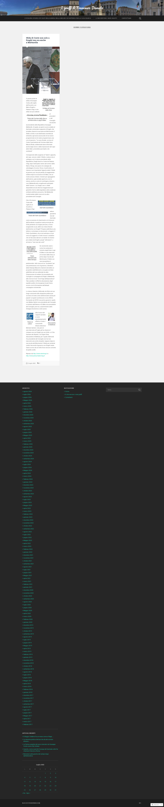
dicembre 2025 (28, 415)
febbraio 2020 (28, 619)
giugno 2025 (27, 432)
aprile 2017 (27, 718)
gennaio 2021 (27, 587)
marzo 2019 (27, 651)
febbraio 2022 (28, 549)
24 (55, 786)
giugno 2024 (27, 467)
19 (30, 786)
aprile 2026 (27, 403)
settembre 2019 (28, 634)
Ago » (28, 793)
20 (35, 786)
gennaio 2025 (27, 447)
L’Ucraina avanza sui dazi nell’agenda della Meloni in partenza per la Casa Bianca (58, 18)
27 (35, 790)
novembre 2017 (28, 698)
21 (40, 786)
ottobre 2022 (27, 526)
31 (55, 790)
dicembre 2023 (28, 485)
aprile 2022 (27, 543)
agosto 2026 (27, 391)
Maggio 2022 (27, 540)
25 (25, 790)
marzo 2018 (27, 686)
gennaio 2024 (27, 482)
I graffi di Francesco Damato (82, 8)
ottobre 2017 (27, 701)
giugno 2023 (27, 502)
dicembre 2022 (28, 520)
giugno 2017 (27, 713)
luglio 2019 (27, 640)
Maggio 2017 (27, 716)
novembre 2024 (28, 453)
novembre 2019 (28, 628)
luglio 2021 (27, 570)
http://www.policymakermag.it (35, 356)
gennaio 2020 (27, 622)
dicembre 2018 (28, 660)
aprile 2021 (27, 578)
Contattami (126, 18)
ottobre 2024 (27, 456)
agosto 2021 (27, 567)
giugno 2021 (27, 572)
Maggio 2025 (27, 435)
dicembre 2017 (28, 695)
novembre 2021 (28, 558)
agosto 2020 (27, 602)
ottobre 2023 (27, 491)
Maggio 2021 (27, 575)
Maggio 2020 (27, 610)
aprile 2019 (27, 648)
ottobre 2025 (27, 421)
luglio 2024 (27, 464)
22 (45, 786)
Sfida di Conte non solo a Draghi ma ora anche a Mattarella (37, 40)
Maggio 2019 (27, 645)
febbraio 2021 (28, 584)
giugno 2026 (27, 397)
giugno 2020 (27, 607)
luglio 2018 (27, 675)
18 (25, 786)
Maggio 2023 (27, 505)
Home (67, 391)
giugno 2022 (27, 537)
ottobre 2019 (27, 631)
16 (50, 781)
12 (30, 781)
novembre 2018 (28, 663)
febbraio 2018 (28, 689)
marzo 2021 (27, 581)
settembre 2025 (28, 423)
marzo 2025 (27, 441)
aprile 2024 (27, 473)
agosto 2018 (27, 672)
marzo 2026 (27, 406)
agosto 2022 (27, 532)
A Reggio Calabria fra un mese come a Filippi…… (38, 736)
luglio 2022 (27, 534)
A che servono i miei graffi (106, 18)
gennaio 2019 (27, 657)
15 (45, 781)
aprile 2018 (27, 683)
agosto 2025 (27, 426)
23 (50, 786)
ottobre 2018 (27, 666)
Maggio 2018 (27, 681)
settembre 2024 (28, 459)
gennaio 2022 (27, 552)
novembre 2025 (28, 418)
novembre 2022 (28, 523)
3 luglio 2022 (31, 363)
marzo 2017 (27, 721)
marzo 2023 (27, 511)
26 (30, 790)
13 (35, 781)
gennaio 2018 (27, 692)
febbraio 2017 (28, 724)
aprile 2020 (27, 613)
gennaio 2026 (27, 412)
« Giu (23, 793)
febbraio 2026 (28, 409)
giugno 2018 (27, 678)
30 (50, 790)
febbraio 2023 (28, 514)
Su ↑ (140, 803)
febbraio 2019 (28, 654)
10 (55, 777)
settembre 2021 (28, 564)
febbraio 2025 (28, 444)
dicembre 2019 (28, 625)
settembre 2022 (28, 529)
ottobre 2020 (27, 596)
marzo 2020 (27, 616)
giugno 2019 (27, 643)
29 (45, 790)
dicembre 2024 (28, 450)
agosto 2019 (27, 637)
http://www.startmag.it (40, 353)
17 (55, 781)
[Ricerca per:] (124, 390)
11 (25, 781)
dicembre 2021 (28, 555)
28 (40, 790)
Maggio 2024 (27, 470)
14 (40, 781)
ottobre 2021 (27, 561)
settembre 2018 (28, 669)
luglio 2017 (27, 710)
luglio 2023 (27, 499)
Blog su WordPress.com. (31, 803)
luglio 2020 (27, 605)
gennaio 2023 (27, 517)
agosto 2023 (27, 496)
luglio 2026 (27, 394)
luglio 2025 (27, 429)
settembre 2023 (28, 494)
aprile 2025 (27, 438)
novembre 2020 (28, 593)
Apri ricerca (140, 18)
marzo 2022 (27, 546)
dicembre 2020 (28, 590)
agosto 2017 (27, 707)
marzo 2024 (27, 476)
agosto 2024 (27, 461)
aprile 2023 (27, 508)
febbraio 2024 (28, 479)
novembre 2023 (28, 488)
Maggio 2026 (27, 400)
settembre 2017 (28, 704)
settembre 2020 (28, 599)
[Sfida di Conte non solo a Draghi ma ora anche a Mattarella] (41, 70)
